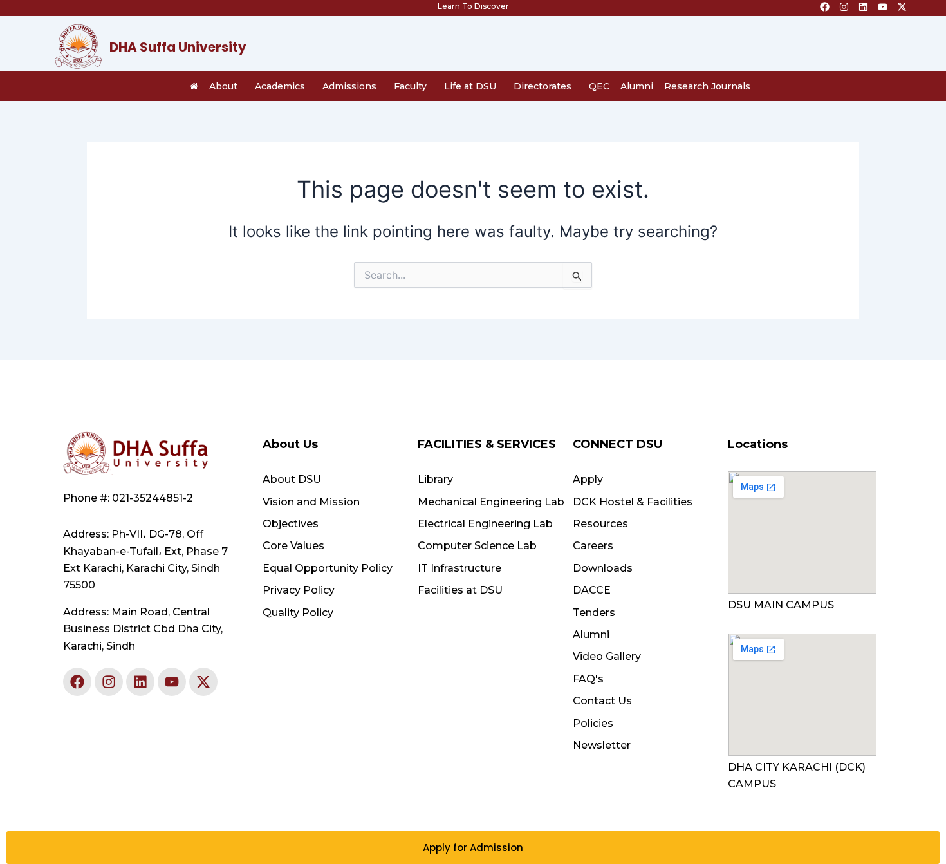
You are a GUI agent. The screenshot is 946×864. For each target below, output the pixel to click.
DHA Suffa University (177, 47)
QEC (599, 86)
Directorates (542, 86)
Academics (280, 86)
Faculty (410, 86)
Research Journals (707, 86)
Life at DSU (470, 86)
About (223, 86)
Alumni (636, 86)
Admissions (349, 86)
